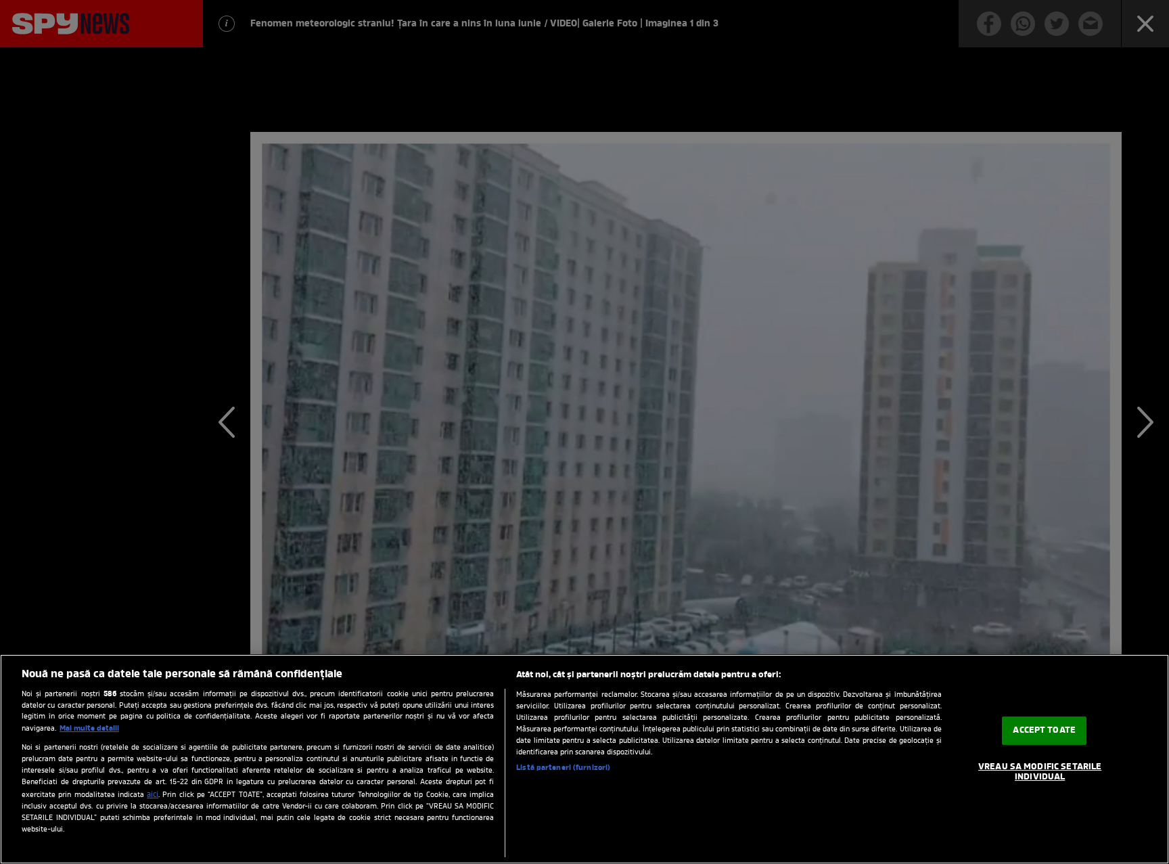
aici (152, 795)
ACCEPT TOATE (1044, 730)
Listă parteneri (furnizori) (563, 768)
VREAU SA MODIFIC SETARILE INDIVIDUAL (1039, 772)
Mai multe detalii (89, 729)
